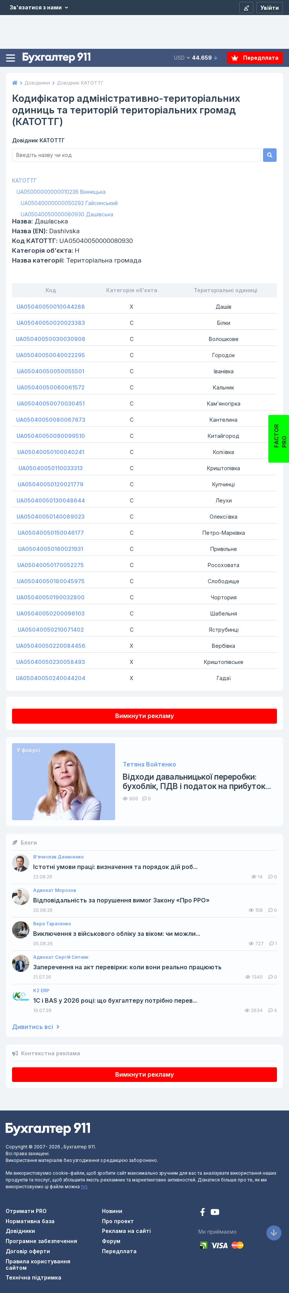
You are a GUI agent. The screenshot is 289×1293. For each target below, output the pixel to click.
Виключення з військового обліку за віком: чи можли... (116, 933)
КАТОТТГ (24, 180)
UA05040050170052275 (50, 565)
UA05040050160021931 (50, 549)
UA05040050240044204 (50, 678)
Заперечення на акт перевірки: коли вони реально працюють (127, 967)
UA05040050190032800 (51, 597)
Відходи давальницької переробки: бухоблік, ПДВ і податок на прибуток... (197, 781)
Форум (111, 1241)
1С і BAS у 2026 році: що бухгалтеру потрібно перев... (115, 1000)
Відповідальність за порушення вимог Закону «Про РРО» (121, 900)
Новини (112, 1211)
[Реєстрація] (246, 7)
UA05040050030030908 (50, 339)
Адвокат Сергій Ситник (60, 957)
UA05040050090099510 (51, 436)
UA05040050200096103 (51, 613)
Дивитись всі (33, 1026)
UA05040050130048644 (51, 500)
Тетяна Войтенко (149, 764)
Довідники (20, 1231)
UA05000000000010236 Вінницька (61, 192)
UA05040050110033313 (50, 468)
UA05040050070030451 (51, 403)
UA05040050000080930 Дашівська (67, 214)
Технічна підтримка (33, 1277)
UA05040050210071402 (51, 629)
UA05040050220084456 (50, 646)
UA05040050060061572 (51, 387)
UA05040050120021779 (51, 484)
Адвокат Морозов (54, 890)
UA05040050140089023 (51, 516)
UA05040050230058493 (50, 662)
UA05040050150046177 (51, 533)
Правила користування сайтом (38, 1264)
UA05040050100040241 (50, 452)
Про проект (118, 1221)
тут (84, 1186)
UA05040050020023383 (51, 323)
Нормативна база (30, 1221)
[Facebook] (203, 1213)
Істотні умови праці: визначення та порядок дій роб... (115, 867)
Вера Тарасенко (52, 923)
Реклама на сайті (126, 1231)
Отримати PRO (26, 1211)
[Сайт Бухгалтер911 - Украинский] (48, 1129)
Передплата (260, 57)
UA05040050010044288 (51, 306)
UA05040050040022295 (50, 355)
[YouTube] (214, 1213)
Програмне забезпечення (41, 1241)
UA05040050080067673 (50, 419)
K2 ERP (41, 990)
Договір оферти (28, 1251)
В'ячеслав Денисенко (58, 857)
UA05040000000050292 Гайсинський (69, 203)
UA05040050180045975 (51, 581)
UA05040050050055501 (50, 371)
